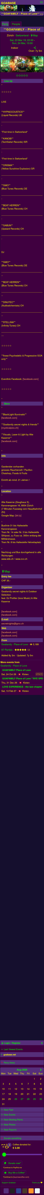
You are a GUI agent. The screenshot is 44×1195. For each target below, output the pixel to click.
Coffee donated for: (22, 1144)
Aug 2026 (22, 1069)
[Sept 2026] (41, 1070)
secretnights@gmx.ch (12, 623)
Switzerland (22, 35)
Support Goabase (9, 1182)
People (16, 24)
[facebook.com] (30, 378)
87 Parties (6, 649)
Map (35, 35)
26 (16, 1099)
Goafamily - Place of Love (14, 644)
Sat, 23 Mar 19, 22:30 (21, 40)
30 (40, 1099)
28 (28, 1099)
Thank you (36, 1182)
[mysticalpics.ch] (9, 427)
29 (34, 1099)
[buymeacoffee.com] (21, 1177)
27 (22, 1099)
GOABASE (8, 3)
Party (5, 24)
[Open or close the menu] (41, 1)
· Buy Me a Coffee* (15, 1172)
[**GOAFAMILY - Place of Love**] (8, 10)
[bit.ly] (18, 515)
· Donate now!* (13, 1163)
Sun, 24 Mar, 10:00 (22, 43)
